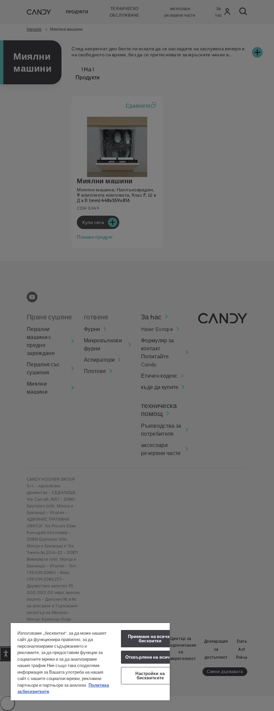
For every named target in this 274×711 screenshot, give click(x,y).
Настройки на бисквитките (150, 675)
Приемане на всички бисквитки (150, 638)
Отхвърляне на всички (150, 657)
